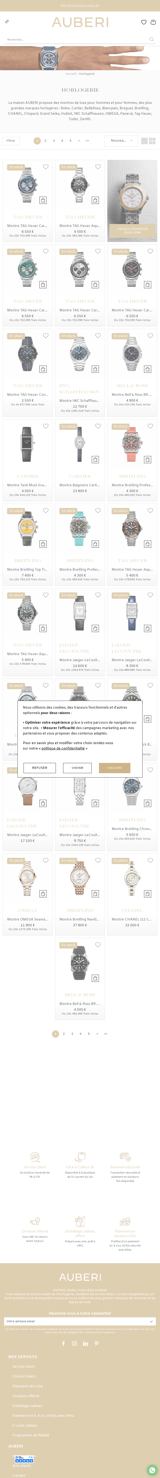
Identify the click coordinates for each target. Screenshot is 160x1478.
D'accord (115, 768)
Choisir (77, 768)
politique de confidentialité (63, 748)
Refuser (39, 768)
